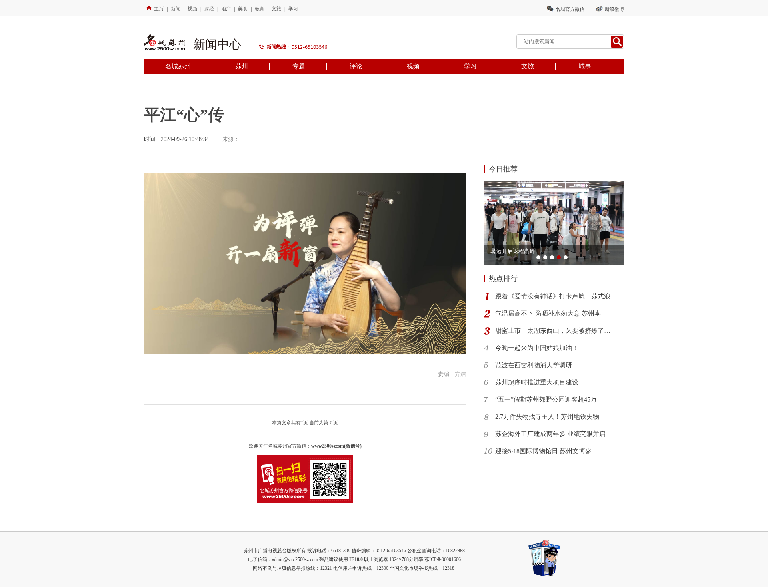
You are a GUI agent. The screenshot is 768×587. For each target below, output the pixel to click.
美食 (243, 9)
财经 (209, 9)
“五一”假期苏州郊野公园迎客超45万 (546, 399)
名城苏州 (178, 66)
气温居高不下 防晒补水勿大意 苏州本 (548, 313)
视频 (192, 9)
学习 (293, 9)
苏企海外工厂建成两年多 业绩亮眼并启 (550, 433)
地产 (226, 9)
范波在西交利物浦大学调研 (533, 365)
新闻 (175, 9)
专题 (298, 66)
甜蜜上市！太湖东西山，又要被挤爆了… (552, 330)
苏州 (241, 66)
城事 (584, 66)
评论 (356, 66)
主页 (159, 9)
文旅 (276, 9)
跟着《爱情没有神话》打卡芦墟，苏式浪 (552, 296)
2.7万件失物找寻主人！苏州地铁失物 (547, 416)
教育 (259, 9)
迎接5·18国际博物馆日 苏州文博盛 (543, 451)
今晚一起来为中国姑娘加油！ (536, 347)
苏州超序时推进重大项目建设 (536, 382)
